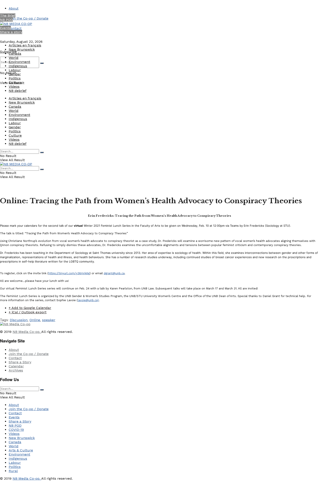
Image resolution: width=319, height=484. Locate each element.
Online (35, 320)
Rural (13, 471)
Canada (15, 53)
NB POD (6, 20)
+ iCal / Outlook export (27, 312)
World (13, 58)
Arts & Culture (21, 450)
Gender (15, 74)
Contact (15, 28)
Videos (14, 86)
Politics (15, 78)
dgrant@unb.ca (114, 273)
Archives (16, 370)
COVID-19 (16, 430)
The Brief (7, 15)
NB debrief (17, 91)
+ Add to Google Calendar (30, 308)
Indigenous (18, 66)
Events (5, 28)
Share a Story (20, 362)
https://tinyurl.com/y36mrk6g (69, 273)
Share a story (11, 32)
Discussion (19, 320)
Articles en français (25, 45)
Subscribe (8, 52)
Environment (19, 62)
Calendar (16, 366)
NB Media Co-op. (27, 332)
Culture (15, 82)
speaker (48, 320)
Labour (15, 70)
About (13, 8)
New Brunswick (22, 49)
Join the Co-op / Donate (28, 18)
